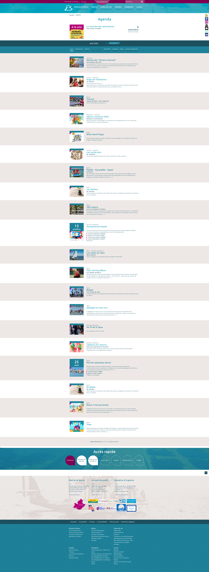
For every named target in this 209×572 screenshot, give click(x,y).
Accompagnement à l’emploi (100, 558)
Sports (116, 563)
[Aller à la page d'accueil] (68, 8)
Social (93, 562)
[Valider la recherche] (142, 1)
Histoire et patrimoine (76, 532)
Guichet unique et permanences (101, 554)
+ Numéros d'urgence (121, 494)
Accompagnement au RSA (99, 556)
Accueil (71, 15)
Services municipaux (97, 534)
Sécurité (116, 534)
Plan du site (114, 522)
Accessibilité (101, 522)
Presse (92, 522)
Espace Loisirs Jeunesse (121, 558)
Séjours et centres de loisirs (122, 562)
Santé (93, 563)
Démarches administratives (100, 536)
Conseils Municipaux (97, 530)
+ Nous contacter (74, 494)
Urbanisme (117, 530)
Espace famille (73, 558)
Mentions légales (128, 522)
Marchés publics (96, 538)
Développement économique (123, 538)
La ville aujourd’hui (75, 530)
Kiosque (93, 540)
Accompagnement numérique (100, 560)
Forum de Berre (119, 556)
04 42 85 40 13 (128, 488)
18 (121, 489)
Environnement (119, 532)
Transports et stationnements (123, 536)
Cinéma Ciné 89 (118, 552)
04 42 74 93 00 (80, 489)
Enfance (71, 552)
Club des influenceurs (76, 534)
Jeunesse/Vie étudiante (76, 554)
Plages (116, 560)
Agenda (116, 550)
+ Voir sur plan (96, 494)
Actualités (82, 522)
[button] (206, 472)
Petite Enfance (74, 550)
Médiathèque (118, 554)
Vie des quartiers (96, 532)
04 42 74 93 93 (131, 486)
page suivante (114, 441)
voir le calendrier (113, 43)
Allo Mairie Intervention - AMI (123, 540)
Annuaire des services (75, 491)
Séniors (71, 556)
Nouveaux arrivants (75, 536)
